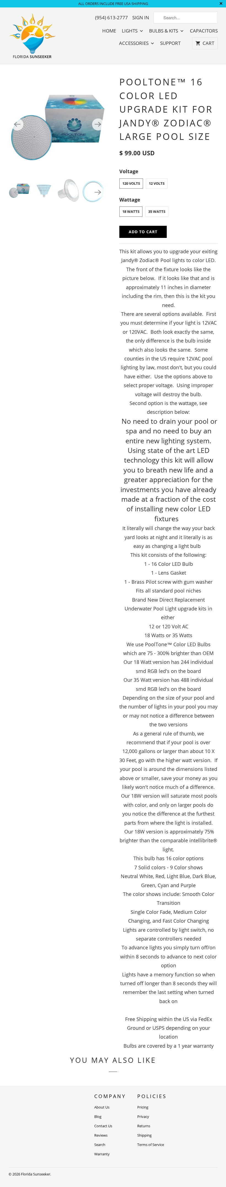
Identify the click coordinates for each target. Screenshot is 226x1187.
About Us (101, 1107)
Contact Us (103, 1125)
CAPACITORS (204, 31)
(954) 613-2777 (111, 18)
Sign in (140, 18)
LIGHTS (130, 31)
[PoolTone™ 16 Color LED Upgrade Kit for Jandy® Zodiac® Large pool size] (58, 124)
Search (99, 1144)
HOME (109, 31)
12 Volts (157, 183)
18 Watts (130, 211)
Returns (143, 1125)
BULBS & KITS (164, 31)
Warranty (102, 1153)
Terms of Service (150, 1144)
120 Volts (131, 183)
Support (170, 43)
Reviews (100, 1135)
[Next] (98, 124)
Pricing (142, 1107)
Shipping (144, 1135)
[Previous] (17, 124)
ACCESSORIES (134, 43)
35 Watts (156, 211)
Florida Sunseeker (35, 1174)
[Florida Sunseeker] (33, 36)
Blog (97, 1116)
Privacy (143, 1116)
